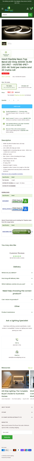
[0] (31, 9)
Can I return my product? (10, 299)
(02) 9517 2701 (27, 118)
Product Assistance (8, 312)
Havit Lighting (6, 76)
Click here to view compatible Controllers (12, 174)
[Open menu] (2, 8)
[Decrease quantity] (9, 100)
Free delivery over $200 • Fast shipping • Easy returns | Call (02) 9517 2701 (17, 2)
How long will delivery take (10, 278)
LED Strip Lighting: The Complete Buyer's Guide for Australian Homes (15, 393)
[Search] (30, 15)
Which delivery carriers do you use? (13, 284)
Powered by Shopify (6, 457)
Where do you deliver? (9, 273)
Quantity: (4, 100)
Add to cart (17, 106)
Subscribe (7, 437)
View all (30, 368)
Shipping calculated (19, 95)
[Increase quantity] (18, 100)
